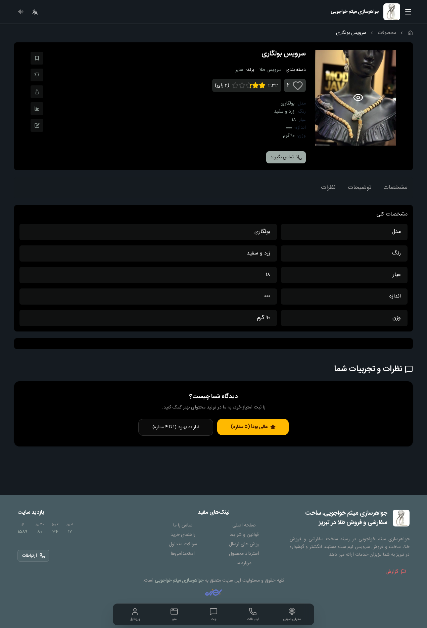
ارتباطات (29, 556)
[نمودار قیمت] (37, 108)
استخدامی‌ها (183, 553)
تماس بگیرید (282, 157)
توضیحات (359, 187)
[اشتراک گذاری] (37, 91)
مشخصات (395, 187)
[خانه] (410, 33)
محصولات (387, 33)
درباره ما (244, 563)
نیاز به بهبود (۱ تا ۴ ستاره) (175, 427)
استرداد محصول (244, 553)
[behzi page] (213, 592)
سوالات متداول (183, 544)
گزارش (392, 572)
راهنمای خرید (183, 535)
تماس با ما (182, 525)
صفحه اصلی (244, 525)
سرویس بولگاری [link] (351, 33)
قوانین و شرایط (244, 535)
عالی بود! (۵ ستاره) (249, 427)
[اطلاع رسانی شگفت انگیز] (37, 75)
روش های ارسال (244, 544)
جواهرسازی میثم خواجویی (179, 581)
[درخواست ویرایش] (37, 125)
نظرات (328, 187)
